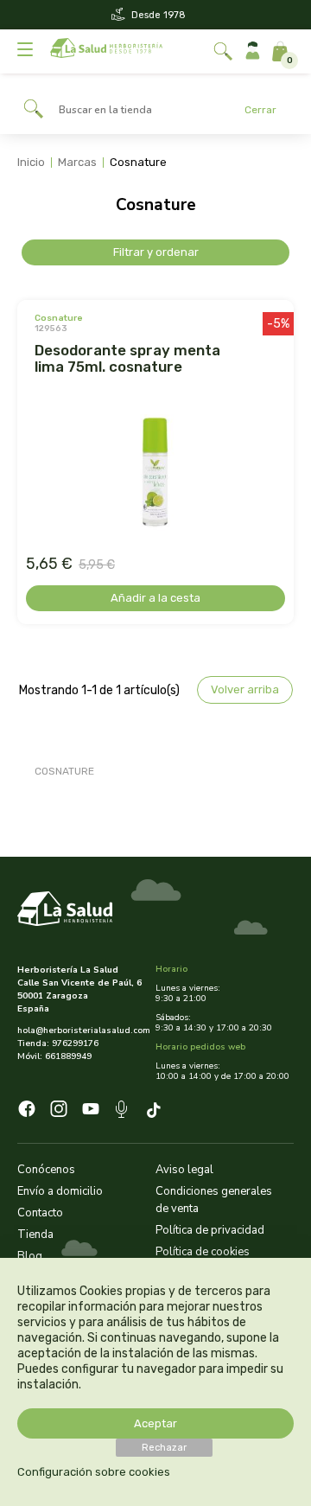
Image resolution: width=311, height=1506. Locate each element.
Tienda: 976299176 (57, 1043)
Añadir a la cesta (155, 597)
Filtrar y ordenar (156, 252)
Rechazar (164, 1447)
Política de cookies (203, 1252)
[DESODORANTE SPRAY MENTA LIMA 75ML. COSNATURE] (155, 472)
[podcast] (123, 1112)
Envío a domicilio (60, 1191)
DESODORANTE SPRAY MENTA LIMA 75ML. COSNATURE (127, 358)
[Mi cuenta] (252, 51)
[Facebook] (26, 1111)
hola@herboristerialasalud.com (80, 1030)
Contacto (40, 1213)
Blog (29, 1256)
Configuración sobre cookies (93, 1471)
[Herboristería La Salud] (106, 51)
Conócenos (46, 1169)
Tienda (35, 1234)
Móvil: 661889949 (54, 1056)
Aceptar (155, 1423)
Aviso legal (184, 1169)
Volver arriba (245, 689)
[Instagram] (58, 1111)
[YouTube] (90, 1111)
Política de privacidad (210, 1230)
